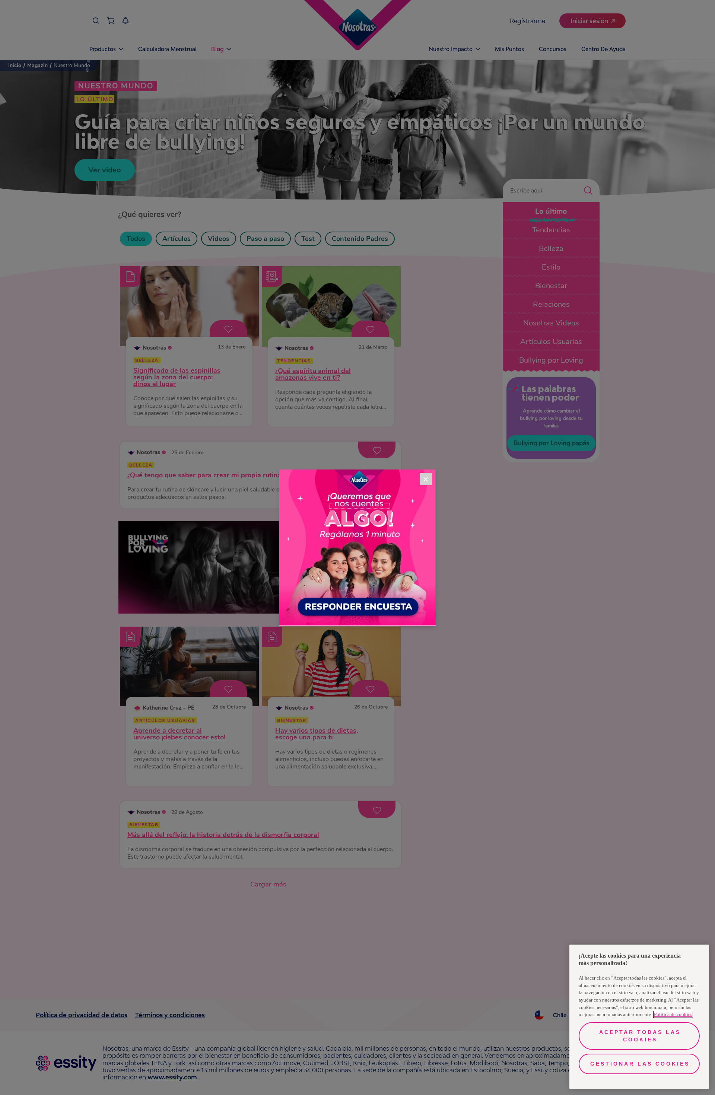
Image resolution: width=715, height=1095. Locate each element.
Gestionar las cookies (640, 1064)
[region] (639, 1017)
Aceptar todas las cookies (640, 1036)
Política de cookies (673, 1014)
